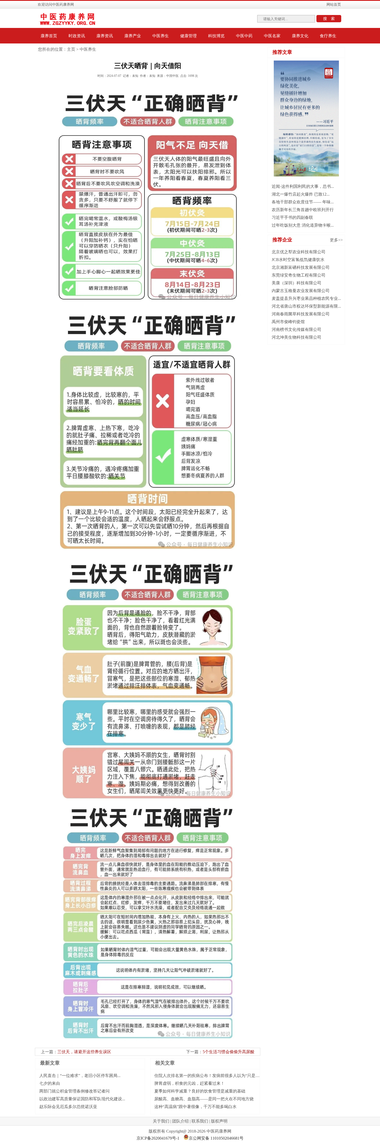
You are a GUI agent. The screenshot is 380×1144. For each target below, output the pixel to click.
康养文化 (300, 36)
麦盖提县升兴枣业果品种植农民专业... (306, 298)
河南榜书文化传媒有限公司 (296, 329)
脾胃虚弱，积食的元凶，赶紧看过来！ (189, 1083)
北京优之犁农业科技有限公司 (298, 252)
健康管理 (188, 36)
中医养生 (160, 36)
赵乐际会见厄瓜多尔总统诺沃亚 (68, 1106)
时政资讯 (77, 36)
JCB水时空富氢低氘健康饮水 (298, 259)
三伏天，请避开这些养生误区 (84, 1052)
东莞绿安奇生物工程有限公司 (298, 275)
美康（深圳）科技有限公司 (296, 283)
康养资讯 (104, 36)
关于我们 (161, 1121)
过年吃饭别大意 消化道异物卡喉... (303, 225)
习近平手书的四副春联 (292, 217)
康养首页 (49, 36)
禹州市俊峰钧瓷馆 (288, 322)
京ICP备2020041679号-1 (157, 1138)
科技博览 (216, 36)
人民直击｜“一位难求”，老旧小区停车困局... (79, 1075)
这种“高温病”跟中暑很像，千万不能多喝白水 (195, 1106)
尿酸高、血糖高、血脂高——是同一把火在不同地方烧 (204, 1099)
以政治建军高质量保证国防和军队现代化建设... (82, 1099)
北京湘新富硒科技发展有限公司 (301, 267)
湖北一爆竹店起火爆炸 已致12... (301, 194)
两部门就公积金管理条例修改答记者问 (74, 1091)
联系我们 (200, 1121)
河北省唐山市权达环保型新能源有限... (306, 306)
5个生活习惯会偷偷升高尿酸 (228, 1052)
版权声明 (219, 1121)
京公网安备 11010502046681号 (216, 1138)
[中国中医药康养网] (68, 24)
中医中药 (244, 36)
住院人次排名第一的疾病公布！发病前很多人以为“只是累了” (209, 1075)
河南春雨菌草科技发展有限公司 (301, 314)
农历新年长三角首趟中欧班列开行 (303, 209)
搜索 (331, 18)
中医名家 (272, 36)
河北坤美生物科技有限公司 (296, 337)
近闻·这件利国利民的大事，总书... (303, 186)
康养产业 (132, 36)
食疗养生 (328, 36)
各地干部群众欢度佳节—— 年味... (303, 202)
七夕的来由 (49, 1083)
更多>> (336, 240)
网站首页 (333, 4)
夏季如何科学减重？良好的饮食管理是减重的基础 (199, 1091)
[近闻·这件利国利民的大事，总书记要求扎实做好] (306, 175)
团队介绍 (180, 1121)
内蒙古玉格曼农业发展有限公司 (301, 290)
